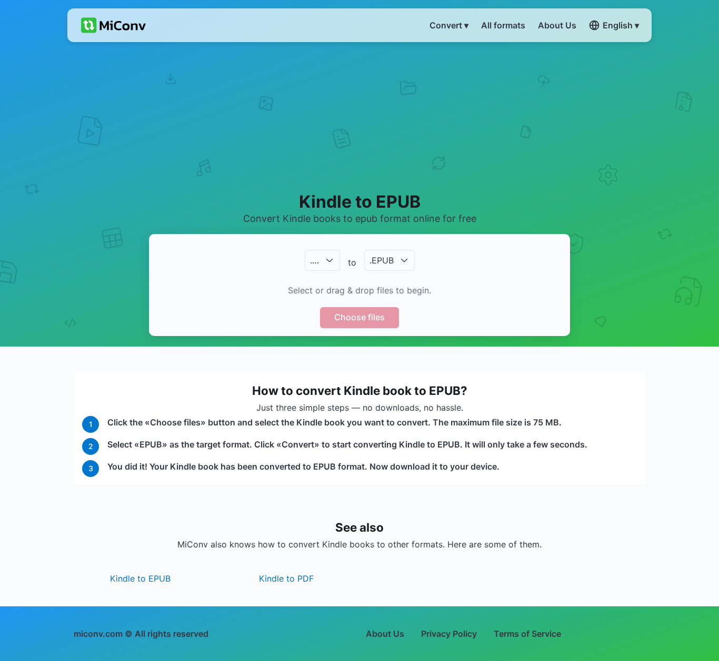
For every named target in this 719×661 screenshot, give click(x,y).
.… (314, 260)
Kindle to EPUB (140, 578)
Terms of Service (527, 633)
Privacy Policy (449, 633)
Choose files (359, 317)
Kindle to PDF (286, 578)
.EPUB (382, 260)
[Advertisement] (359, 116)
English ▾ (621, 25)
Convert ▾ (449, 25)
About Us (385, 633)
